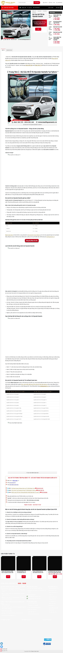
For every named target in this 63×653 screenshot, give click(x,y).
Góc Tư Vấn (50, 7)
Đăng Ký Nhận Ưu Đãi (32, 240)
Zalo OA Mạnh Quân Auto (37, 588)
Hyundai (39, 11)
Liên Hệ (8, 576)
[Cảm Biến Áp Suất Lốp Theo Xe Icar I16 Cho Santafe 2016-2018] (55, 563)
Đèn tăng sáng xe (43, 384)
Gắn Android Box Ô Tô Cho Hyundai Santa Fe (21, 572)
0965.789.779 (38, 65)
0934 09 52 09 (40, 488)
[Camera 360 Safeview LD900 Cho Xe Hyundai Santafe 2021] (8, 563)
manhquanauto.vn (50, 236)
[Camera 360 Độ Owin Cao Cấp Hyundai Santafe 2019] (39, 563)
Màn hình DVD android (34, 384)
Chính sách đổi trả (32, 611)
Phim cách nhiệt (24, 384)
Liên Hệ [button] (55, 576)
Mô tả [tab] (3, 50)
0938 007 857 (37, 596)
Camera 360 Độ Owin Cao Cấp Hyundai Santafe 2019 (38, 572)
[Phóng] (2, 38)
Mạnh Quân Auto (9, 235)
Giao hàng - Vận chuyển (33, 605)
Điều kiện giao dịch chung (33, 614)
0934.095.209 (29, 65)
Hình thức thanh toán (32, 603)
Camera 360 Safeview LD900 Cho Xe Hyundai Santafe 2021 (7, 572)
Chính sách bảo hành (32, 609)
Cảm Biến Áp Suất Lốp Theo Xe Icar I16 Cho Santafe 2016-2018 (54, 572)
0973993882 (44, 492)
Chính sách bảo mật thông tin (34, 607)
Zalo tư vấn (15, 480)
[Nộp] (37, 2)
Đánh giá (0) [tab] (9, 50)
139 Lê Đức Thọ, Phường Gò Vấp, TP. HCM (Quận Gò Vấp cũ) (24, 490)
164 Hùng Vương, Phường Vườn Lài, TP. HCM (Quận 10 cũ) (23, 488)
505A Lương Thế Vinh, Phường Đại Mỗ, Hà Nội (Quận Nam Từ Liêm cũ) (26, 492)
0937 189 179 (37, 598)
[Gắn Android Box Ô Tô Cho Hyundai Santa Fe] (24, 563)
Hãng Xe (34, 11)
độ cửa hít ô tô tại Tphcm (34, 235)
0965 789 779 (41, 490)
